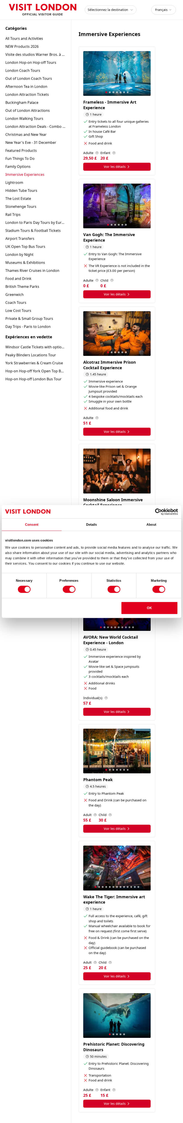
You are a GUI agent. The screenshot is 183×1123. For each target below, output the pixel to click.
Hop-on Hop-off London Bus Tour (33, 379)
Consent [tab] (31, 524)
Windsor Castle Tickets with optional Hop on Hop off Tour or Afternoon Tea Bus (35, 347)
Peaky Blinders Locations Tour (30, 355)
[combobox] (163, 9)
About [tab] (151, 524)
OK (149, 608)
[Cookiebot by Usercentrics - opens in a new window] (158, 511)
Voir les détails (115, 166)
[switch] (69, 589)
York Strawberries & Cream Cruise (34, 363)
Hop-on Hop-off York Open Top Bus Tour (35, 371)
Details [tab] (91, 524)
